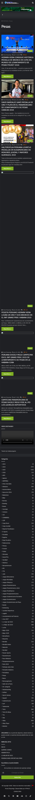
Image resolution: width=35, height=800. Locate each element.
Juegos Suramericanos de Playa (11, 602)
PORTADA (5, 21)
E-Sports (4, 531)
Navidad (4, 650)
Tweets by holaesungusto (8, 451)
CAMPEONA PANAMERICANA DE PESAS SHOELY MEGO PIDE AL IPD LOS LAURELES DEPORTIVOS (15, 402)
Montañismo (6, 636)
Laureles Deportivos (8, 610)
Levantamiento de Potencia (10, 616)
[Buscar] (33, 3)
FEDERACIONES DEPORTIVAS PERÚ (11, 758)
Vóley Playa (5, 723)
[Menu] (2, 3)
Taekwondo (5, 706)
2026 (3, 472)
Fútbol (4, 551)
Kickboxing (5, 608)
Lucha (4, 627)
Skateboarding (6, 689)
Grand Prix (5, 557)
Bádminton (5, 495)
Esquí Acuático (6, 540)
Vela (3, 717)
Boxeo (4, 506)
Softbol (4, 692)
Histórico (5, 562)
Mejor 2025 (5, 633)
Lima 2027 (5, 619)
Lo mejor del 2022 (7, 622)
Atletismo (5, 486)
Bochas (4, 500)
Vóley (4, 720)
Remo (4, 678)
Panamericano (6, 655)
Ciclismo (4, 512)
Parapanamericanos (8, 661)
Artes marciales (6, 484)
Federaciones (6, 543)
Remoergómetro (7, 681)
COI (3, 515)
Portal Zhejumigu (7, 55)
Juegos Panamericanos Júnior (11, 588)
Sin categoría (6, 686)
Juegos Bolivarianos (8, 577)
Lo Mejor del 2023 (7, 624)
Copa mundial (6, 526)
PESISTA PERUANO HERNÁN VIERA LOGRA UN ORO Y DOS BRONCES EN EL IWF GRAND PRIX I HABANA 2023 (16, 315)
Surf (3, 703)
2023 (3, 464)
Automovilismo (6, 489)
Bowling (4, 503)
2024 (3, 467)
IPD (3, 568)
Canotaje (5, 509)
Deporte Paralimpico (8, 529)
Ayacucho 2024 (7, 492)
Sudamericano (6, 701)
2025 (3, 469)
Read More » (7, 76)
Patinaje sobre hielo (8, 667)
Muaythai (5, 639)
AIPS (3, 475)
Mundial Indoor (6, 644)
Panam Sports (6, 653)
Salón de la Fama (7, 684)
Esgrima (4, 537)
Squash (4, 698)
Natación (5, 647)
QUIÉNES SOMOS (6, 750)
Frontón (4, 548)
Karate (4, 605)
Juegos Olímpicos (7, 582)
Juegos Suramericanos (9, 599)
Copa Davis (5, 523)
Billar (3, 498)
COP (3, 520)
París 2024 (5, 664)
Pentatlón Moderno (7, 670)
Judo (3, 574)
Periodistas (5, 672)
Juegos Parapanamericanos (10, 593)
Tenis (3, 709)
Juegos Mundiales (7, 579)
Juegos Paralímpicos (8, 591)
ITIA (3, 571)
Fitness (4, 546)
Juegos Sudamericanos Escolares (12, 596)
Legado (4, 613)
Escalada (5, 534)
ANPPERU (5, 481)
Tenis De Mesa (6, 712)
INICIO (3, 747)
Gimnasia (5, 554)
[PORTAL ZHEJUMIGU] (11, 2)
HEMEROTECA (5, 752)
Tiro (3, 715)
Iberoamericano (6, 565)
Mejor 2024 (5, 630)
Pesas (4, 675)
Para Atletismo (6, 658)
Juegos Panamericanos (9, 585)
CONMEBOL (5, 517)
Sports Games (6, 695)
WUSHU (4, 726)
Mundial (4, 641)
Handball (4, 560)
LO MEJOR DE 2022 (7, 755)
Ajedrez (4, 478)
